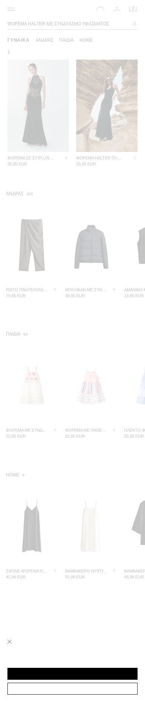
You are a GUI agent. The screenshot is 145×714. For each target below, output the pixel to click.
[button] (72, 674)
